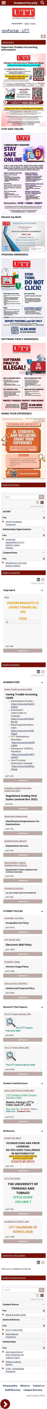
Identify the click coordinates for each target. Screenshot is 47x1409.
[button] (41, 497)
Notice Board (8, 42)
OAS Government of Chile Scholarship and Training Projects (15, 1355)
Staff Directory (12, 1390)
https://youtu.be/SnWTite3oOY (22, 756)
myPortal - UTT (15, 30)
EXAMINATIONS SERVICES (15, 841)
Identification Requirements (16, 816)
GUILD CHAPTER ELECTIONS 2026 (19, 1090)
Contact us (38, 1385)
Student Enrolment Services (14, 1278)
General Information (10, 485)
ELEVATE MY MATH (12, 1138)
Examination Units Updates (13, 1255)
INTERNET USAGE (12, 962)
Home (27, 23)
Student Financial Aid (11, 572)
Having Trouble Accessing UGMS (18, 689)
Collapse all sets (37, 506)
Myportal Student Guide (16, 1315)
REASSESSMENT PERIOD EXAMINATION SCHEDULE (15, 863)
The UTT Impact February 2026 (17, 1014)
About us (25, 1385)
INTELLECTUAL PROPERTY (15, 983)
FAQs (6, 597)
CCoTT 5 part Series (14, 1330)
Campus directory (33, 1390)
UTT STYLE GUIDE (12, 1178)
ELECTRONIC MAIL (12, 939)
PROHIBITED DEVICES (13, 888)
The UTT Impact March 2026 (16, 1047)
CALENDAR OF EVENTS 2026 (16, 1221)
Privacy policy (10, 1385)
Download (25, 650)
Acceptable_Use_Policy (13, 918)
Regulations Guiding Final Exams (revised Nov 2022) (18, 789)
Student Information (10, 665)
